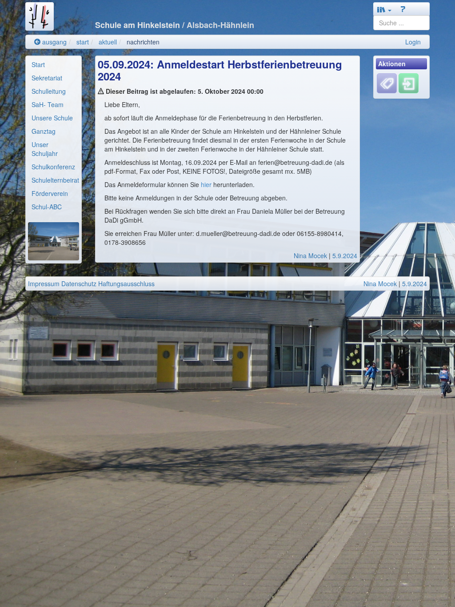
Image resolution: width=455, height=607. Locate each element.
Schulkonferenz (53, 166)
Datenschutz (78, 283)
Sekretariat (47, 77)
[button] (384, 9)
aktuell (108, 41)
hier (207, 184)
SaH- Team (48, 104)
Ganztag (44, 131)
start (82, 41)
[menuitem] (53, 64)
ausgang (53, 41)
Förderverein (50, 193)
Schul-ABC (47, 206)
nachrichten (143, 41)
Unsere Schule (52, 117)
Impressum (44, 283)
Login (413, 41)
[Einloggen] (408, 82)
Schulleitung (49, 91)
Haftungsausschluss (126, 283)
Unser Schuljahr (45, 149)
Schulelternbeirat (55, 180)
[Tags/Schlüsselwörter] (387, 83)
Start (38, 64)
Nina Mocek (310, 255)
